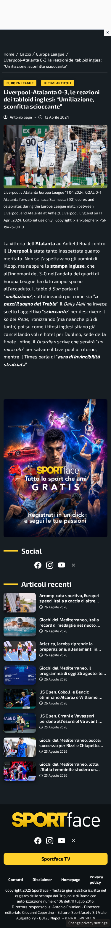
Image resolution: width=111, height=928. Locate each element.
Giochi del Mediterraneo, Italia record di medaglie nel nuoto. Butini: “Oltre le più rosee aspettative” (69, 627)
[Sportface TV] (55, 468)
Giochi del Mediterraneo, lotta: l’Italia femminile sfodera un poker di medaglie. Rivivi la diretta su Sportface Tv (73, 772)
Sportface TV (55, 859)
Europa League (20, 83)
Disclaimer (42, 879)
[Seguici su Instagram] (49, 565)
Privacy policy (96, 879)
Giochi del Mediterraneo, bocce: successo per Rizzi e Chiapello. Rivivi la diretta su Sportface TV (70, 745)
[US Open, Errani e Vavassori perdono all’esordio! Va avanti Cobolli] (20, 723)
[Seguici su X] (73, 565)
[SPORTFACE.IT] (55, 819)
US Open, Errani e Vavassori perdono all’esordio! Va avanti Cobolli (69, 721)
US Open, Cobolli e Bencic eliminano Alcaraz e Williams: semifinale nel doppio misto (69, 697)
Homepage (70, 879)
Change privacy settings (87, 923)
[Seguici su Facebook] (37, 565)
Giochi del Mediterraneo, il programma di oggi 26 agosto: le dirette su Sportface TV (70, 673)
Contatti (15, 879)
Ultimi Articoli (57, 83)
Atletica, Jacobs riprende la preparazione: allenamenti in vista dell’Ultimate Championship (73, 649)
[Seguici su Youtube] (61, 565)
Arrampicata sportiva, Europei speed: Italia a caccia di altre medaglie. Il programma (69, 601)
